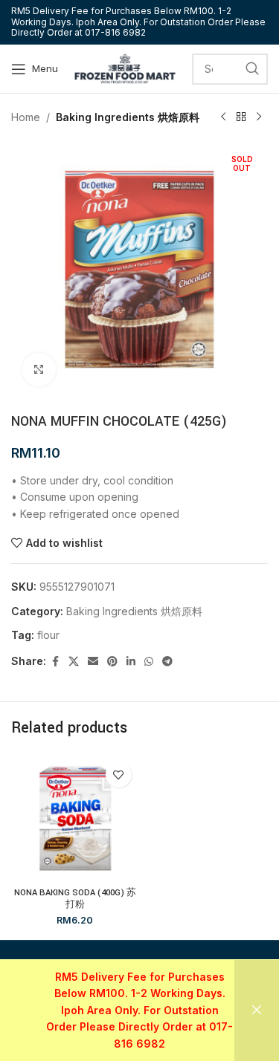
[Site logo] (125, 67)
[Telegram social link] (167, 662)
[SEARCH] (252, 69)
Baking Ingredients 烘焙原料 (127, 117)
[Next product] (259, 117)
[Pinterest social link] (112, 662)
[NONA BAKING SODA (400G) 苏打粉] (75, 818)
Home (25, 117)
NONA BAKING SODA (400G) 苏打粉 (75, 898)
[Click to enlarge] (39, 369)
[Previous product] (223, 117)
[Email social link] (93, 662)
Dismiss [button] (256, 1010)
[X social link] (73, 662)
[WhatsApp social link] (149, 662)
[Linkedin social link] (131, 662)
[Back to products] (241, 117)
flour (48, 635)
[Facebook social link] (55, 662)
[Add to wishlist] (119, 775)
